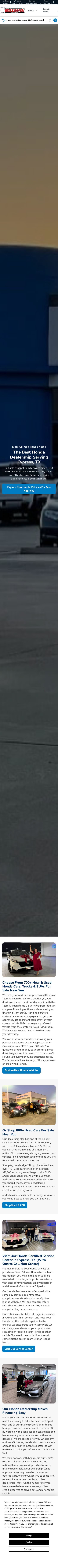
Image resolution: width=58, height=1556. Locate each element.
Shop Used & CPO (15, 1205)
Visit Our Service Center (19, 1349)
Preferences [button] (26, 1527)
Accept (29, 1535)
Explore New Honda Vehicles (21, 1070)
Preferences (29, 1549)
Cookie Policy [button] (15, 1524)
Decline (29, 1542)
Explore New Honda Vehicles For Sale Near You (29, 489)
